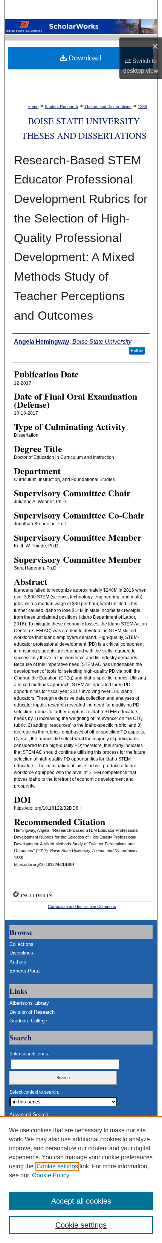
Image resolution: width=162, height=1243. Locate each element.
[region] (81, 1179)
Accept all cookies (81, 1201)
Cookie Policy (50, 1175)
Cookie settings (57, 1166)
